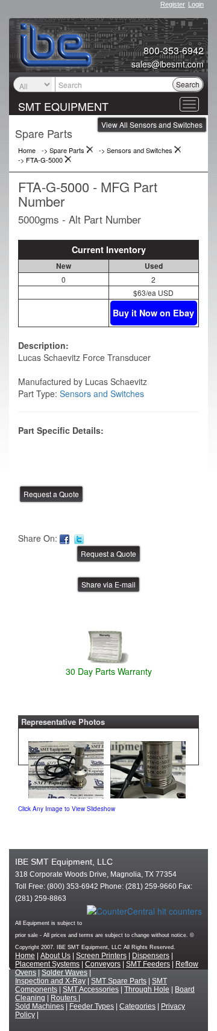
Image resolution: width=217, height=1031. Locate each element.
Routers (64, 998)
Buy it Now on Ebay (153, 313)
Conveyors (103, 964)
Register (172, 4)
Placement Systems (47, 964)
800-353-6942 (173, 50)
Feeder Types (91, 1006)
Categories (137, 1006)
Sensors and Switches (102, 393)
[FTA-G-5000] (66, 766)
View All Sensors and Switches (152, 124)
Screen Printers (101, 955)
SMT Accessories (91, 989)
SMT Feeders (148, 964)
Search (188, 84)
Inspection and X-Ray (50, 981)
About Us (55, 955)
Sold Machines (39, 1006)
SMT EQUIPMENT (63, 106)
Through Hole (146, 989)
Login (196, 4)
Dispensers (150, 955)
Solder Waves (64, 972)
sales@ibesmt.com (167, 64)
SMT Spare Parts (118, 981)
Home (25, 955)
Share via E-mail (108, 584)
